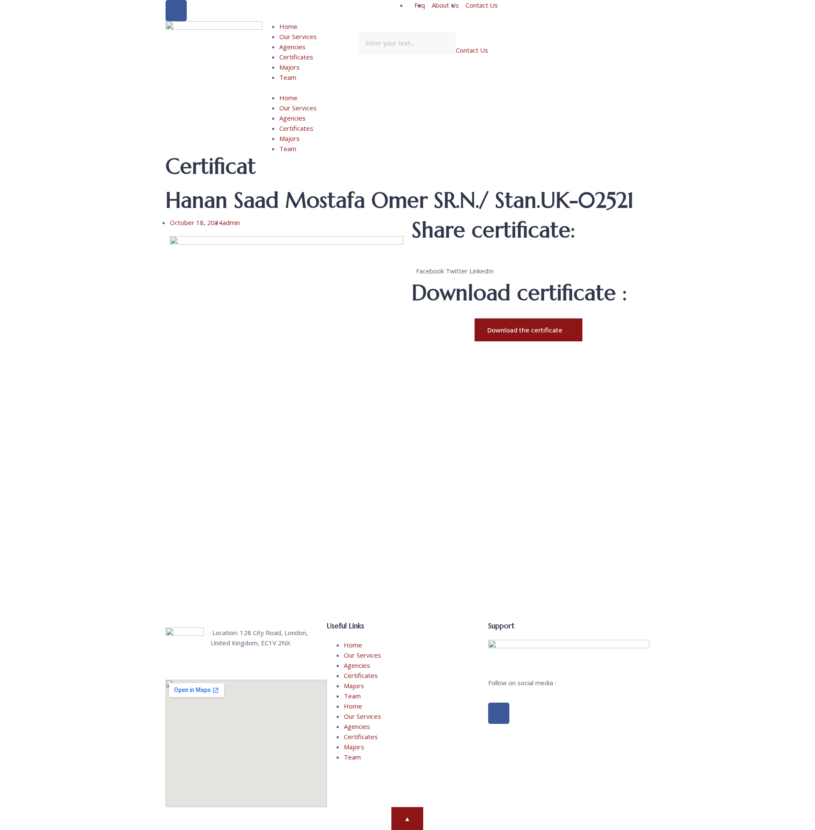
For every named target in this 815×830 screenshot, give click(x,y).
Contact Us (472, 50)
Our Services (298, 36)
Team (287, 77)
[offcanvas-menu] (555, 26)
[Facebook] (176, 10)
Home (288, 26)
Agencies (292, 46)
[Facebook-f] (498, 713)
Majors (289, 67)
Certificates (296, 57)
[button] (310, 87)
